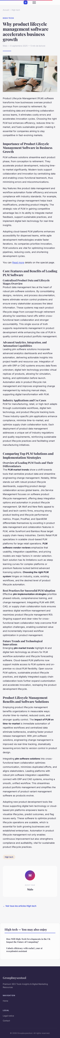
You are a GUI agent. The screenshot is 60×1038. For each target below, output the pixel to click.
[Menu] (34, 2)
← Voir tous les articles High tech (19, 906)
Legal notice (8, 1016)
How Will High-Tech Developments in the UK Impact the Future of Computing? (28, 940)
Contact (6, 1020)
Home (5, 1001)
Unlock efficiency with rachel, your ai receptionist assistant (24, 950)
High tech (16, 10)
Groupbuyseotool (14, 978)
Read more (18, 262)
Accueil (6, 10)
